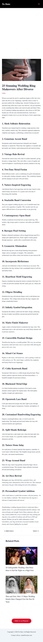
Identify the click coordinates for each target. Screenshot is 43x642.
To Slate (6, 4)
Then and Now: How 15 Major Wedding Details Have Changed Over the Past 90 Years (20, 599)
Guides (4, 93)
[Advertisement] (21, 30)
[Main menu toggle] (39, 4)
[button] (21, 621)
